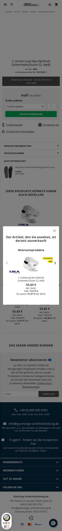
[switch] (6, 526)
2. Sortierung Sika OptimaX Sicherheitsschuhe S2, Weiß (31, 279)
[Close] (54, 230)
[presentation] (54, 263)
